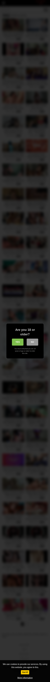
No (32, 342)
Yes (18, 342)
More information (25, 678)
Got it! (25, 672)
